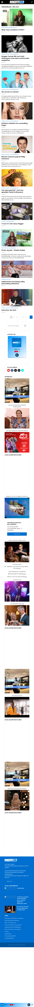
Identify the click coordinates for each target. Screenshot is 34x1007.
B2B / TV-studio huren (10, 959)
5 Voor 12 (3, 221)
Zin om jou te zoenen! (10, 92)
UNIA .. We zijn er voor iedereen (13, 966)
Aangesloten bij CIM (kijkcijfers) (13, 964)
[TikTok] (22, 370)
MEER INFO (9, 918)
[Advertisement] (17, 477)
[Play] (17, 355)
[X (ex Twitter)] (19, 370)
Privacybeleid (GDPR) (10, 973)
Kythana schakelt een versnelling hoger (14, 124)
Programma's (5, 27)
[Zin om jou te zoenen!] (17, 79)
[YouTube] (8, 370)
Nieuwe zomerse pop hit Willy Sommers (13, 158)
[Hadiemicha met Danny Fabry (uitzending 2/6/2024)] (17, 269)
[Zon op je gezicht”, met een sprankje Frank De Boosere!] (17, 177)
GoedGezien (8, 971)
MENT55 (3, 32)
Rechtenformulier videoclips (12, 957)
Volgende (31, 317)
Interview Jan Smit (8, 310)
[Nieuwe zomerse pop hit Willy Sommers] (17, 144)
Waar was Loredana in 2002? (12, 30)
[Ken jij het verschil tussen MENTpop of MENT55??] (10, 946)
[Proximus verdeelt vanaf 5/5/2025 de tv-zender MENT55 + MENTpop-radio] (10, 936)
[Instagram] (15, 370)
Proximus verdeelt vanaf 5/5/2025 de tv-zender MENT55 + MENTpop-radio (22, 937)
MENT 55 (3, 252)
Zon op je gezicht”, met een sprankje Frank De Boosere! (12, 191)
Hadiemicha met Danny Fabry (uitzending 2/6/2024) (13, 283)
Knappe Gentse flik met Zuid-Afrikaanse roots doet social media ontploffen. (15, 58)
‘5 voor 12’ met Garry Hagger (12, 224)
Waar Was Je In (12, 27)
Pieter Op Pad (4, 248)
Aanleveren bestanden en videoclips (14, 955)
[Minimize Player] (32, 1005)
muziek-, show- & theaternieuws (9, 54)
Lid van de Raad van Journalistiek (13, 962)
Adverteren (17, 534)
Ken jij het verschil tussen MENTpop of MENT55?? (23, 945)
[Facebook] (12, 370)
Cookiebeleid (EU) (9, 975)
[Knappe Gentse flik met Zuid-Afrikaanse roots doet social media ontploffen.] (17, 44)
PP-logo (7, 968)
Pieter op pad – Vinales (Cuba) (13, 250)
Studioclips (20, 925)
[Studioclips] (10, 928)
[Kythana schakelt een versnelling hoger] (17, 111)
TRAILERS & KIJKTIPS (6, 279)
